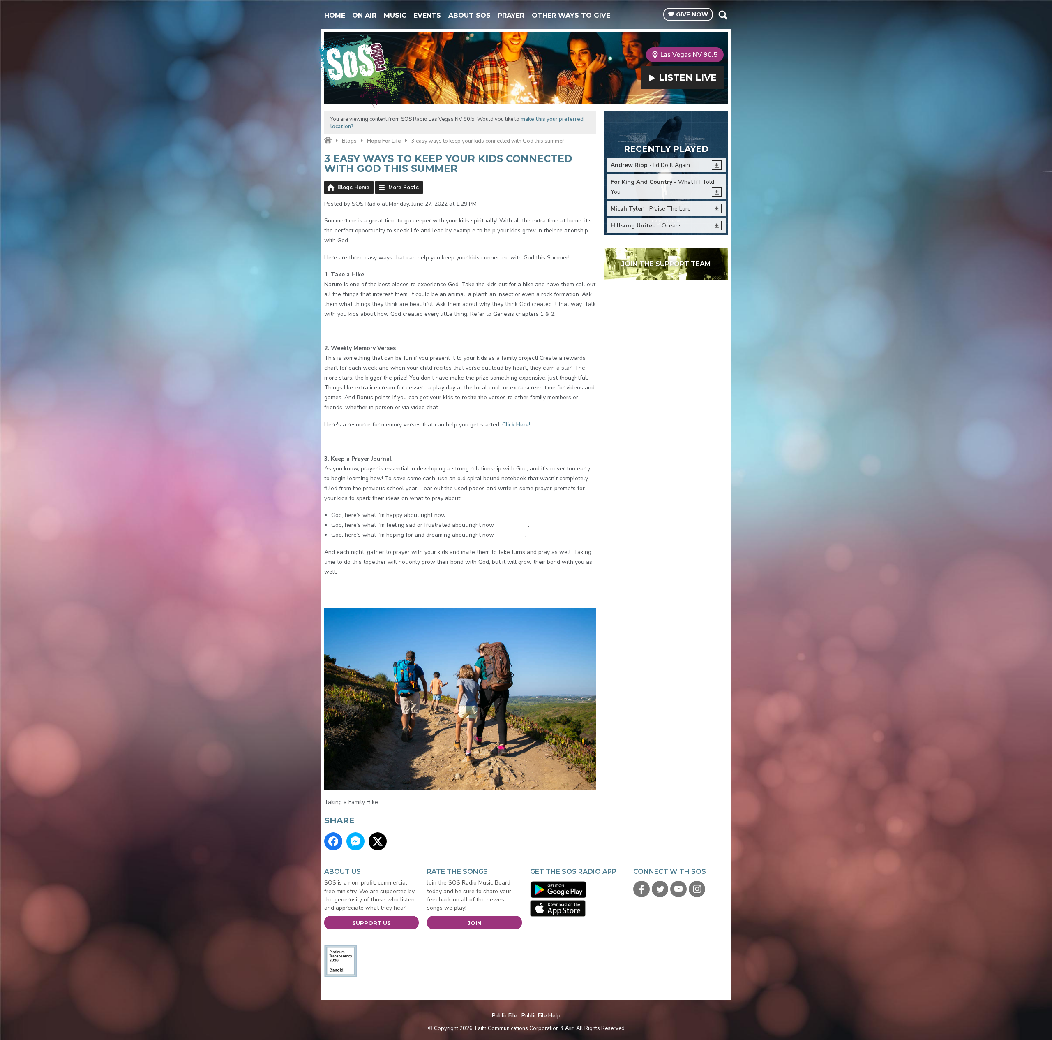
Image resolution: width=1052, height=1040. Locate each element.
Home (334, 15)
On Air (364, 15)
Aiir (569, 1028)
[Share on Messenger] (355, 841)
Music (395, 15)
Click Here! (516, 425)
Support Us (371, 923)
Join (474, 923)
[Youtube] (678, 889)
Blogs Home (353, 187)
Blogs (349, 141)
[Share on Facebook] (333, 841)
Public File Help (541, 1015)
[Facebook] (641, 889)
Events (427, 15)
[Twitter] (660, 889)
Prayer (511, 15)
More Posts (403, 187)
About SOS (469, 15)
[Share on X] (378, 841)
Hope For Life (384, 141)
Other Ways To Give (571, 15)
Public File (504, 1015)
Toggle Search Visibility (722, 15)
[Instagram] (697, 889)
